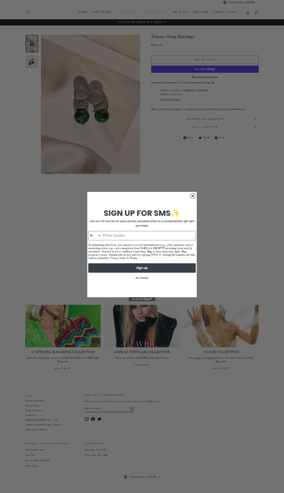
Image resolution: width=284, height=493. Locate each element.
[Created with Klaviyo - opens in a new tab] (142, 299)
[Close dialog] (192, 195)
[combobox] (94, 235)
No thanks (142, 278)
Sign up (142, 268)
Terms (133, 258)
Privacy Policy (118, 258)
